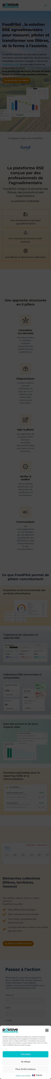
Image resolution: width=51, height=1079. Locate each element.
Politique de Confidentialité (25, 1075)
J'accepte (25, 1054)
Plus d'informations (26, 1069)
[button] (47, 1030)
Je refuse (25, 1061)
